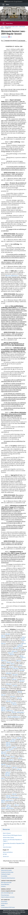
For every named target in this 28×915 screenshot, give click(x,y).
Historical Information (6, 870)
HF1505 (5, 854)
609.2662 (22, 670)
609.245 (3, 665)
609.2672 (8, 684)
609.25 (20, 665)
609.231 (23, 657)
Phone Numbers (5, 895)
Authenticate (4, 37)
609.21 (24, 640)
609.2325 (3, 660)
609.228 (12, 654)
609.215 (8, 745)
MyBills (3, 905)
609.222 (23, 643)
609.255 (11, 666)
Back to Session (7, 833)
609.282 (3, 688)
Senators (3, 886)
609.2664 (15, 674)
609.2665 (3, 677)
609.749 (8, 806)
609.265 (3, 668)
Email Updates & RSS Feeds (8, 907)
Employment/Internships (7, 872)
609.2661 (15, 668)
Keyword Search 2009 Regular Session (12, 835)
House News (4, 901)
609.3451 (8, 701)
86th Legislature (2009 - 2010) (11, 26)
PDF (11, 37)
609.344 (12, 696)
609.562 (8, 795)
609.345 (19, 698)
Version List (6, 856)
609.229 (3, 753)
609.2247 (10, 652)
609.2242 (23, 649)
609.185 (7, 634)
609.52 (3, 778)
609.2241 (15, 648)
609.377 (3, 707)
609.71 (9, 805)
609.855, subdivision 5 (7, 808)
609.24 (12, 663)
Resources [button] (6, 829)
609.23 (21, 656)
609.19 (3, 635)
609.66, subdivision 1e (14, 716)
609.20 (24, 637)
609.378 (3, 709)
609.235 (8, 662)
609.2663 (8, 673)
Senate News (4, 903)
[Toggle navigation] (3, 4)
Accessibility (4, 876)
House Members (5, 884)
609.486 (7, 775)
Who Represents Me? (6, 882)
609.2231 (19, 646)
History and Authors (8, 852)
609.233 (18, 660)
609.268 (14, 685)
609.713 (16, 805)
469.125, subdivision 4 (11, 275)
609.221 (3, 643)
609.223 (20, 645)
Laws (2, 26)
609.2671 (22, 681)
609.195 (3, 637)
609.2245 (14, 651)
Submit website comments (7, 897)
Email (11, 893)
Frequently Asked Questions (8, 878)
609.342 (20, 692)
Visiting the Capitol (5, 874)
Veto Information (7, 847)
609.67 (3, 802)
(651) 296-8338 (5, 893)
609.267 (14, 679)
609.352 (14, 704)
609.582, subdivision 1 (18, 712)
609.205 (22, 638)
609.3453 (13, 702)
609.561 (14, 794)
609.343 (3, 695)
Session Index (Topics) (8, 837)
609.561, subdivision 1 (7, 710)
